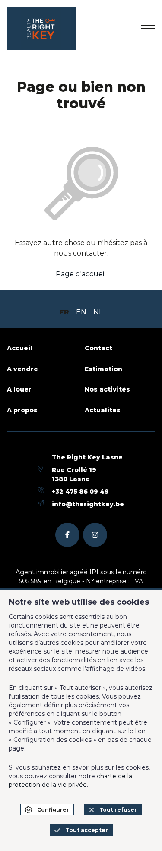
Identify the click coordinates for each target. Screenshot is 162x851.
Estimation (103, 369)
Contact (98, 348)
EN (81, 312)
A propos (22, 410)
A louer (19, 389)
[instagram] (95, 535)
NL (98, 312)
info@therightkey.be (88, 504)
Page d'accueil (81, 274)
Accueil (19, 348)
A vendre (22, 369)
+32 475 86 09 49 (80, 491)
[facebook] (67, 535)
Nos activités (107, 389)
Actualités (103, 410)
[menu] (148, 28)
